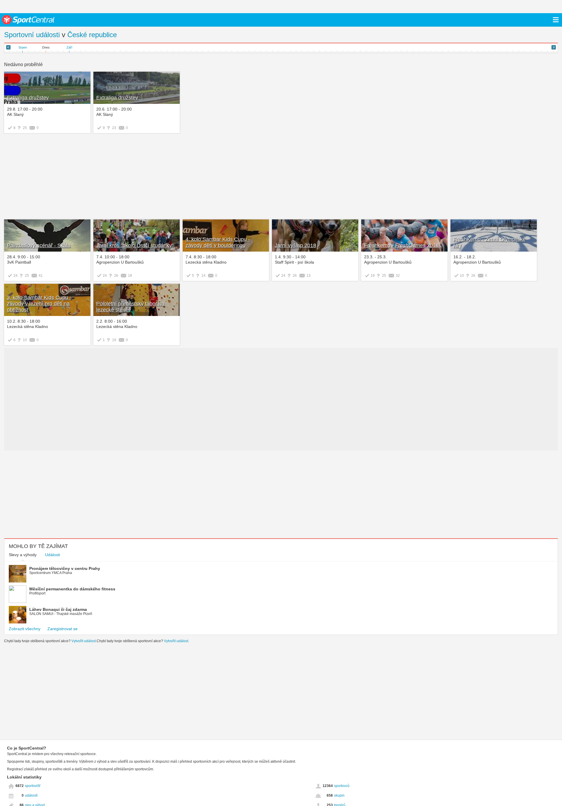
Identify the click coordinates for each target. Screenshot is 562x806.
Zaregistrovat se (62, 628)
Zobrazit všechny (24, 628)
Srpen (22, 47)
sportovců (341, 786)
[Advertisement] (92, 177)
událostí (31, 795)
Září (69, 47)
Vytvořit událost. (84, 641)
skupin (339, 795)
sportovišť (33, 786)
